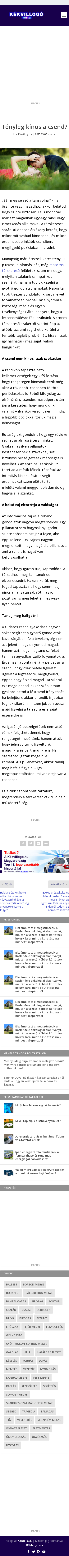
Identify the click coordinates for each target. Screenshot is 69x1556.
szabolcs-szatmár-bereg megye (29, 1403)
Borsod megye (33, 1284)
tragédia (28, 1411)
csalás (26, 1310)
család (11, 1310)
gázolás (12, 1352)
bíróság (37, 1301)
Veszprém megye (49, 1420)
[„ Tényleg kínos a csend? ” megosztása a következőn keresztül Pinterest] (30, 843)
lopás (43, 1360)
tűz (9, 1420)
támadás (47, 1411)
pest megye (41, 1377)
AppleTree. (25, 1541)
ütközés (12, 1445)
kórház (27, 1360)
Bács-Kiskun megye (39, 1293)
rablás (11, 1386)
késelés (11, 1360)
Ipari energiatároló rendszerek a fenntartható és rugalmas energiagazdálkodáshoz (37, 1155)
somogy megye (17, 1394)
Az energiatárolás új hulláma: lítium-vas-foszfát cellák (40, 1138)
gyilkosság (14, 1335)
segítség (49, 1386)
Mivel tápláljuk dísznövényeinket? (38, 1121)
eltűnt (41, 1318)
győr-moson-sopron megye (26, 1344)
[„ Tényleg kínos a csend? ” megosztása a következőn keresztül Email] (38, 843)
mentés (11, 1369)
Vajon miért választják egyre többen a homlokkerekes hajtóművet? (40, 1171)
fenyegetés (54, 1327)
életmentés (41, 1428)
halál (28, 1352)
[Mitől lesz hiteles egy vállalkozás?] (8, 1108)
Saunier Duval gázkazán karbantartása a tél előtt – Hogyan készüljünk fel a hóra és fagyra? (34, 1081)
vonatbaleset (16, 1428)
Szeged (11, 1411)
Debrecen (44, 1310)
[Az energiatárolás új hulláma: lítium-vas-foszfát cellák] (8, 1139)
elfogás (25, 1318)
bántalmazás (16, 1301)
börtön (54, 1301)
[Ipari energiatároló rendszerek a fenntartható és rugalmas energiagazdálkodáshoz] (8, 1154)
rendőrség (29, 1386)
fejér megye (32, 1327)
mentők (29, 1369)
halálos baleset (49, 1352)
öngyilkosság (16, 1437)
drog (10, 1318)
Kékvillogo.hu (25, 134)
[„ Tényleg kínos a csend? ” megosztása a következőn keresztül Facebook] (23, 843)
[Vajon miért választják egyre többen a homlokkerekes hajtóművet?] (8, 1172)
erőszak (12, 1327)
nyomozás (48, 1369)
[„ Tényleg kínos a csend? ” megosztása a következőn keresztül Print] (46, 843)
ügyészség (39, 1437)
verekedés (24, 1420)
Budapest (13, 1293)
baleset (11, 1284)
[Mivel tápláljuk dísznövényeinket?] (8, 1123)
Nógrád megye (16, 1377)
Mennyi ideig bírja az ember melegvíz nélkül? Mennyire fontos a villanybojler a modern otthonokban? (34, 1064)
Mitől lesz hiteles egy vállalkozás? (38, 1105)
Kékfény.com (34, 1545)
